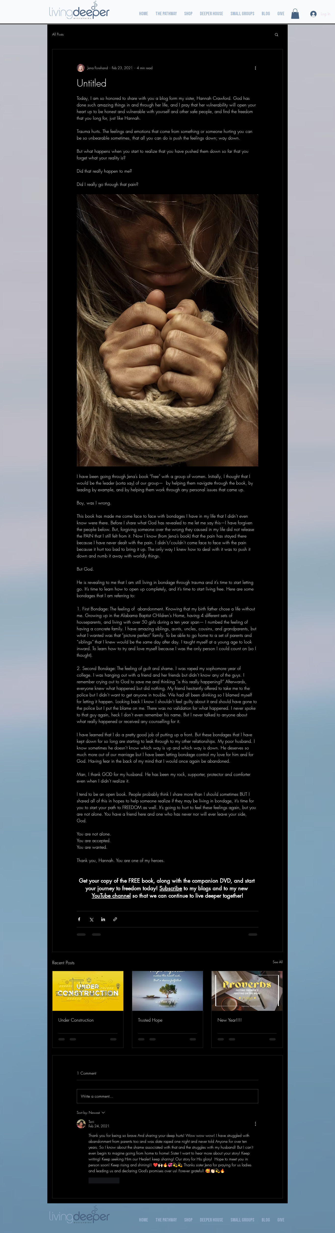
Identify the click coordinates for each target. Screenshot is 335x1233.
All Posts (58, 34)
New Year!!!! (230, 1020)
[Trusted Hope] (167, 991)
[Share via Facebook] (79, 919)
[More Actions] (255, 1124)
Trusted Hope (150, 1020)
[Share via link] (115, 919)
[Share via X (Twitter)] (91, 919)
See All (278, 962)
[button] (295, 14)
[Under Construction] (87, 991)
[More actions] (255, 68)
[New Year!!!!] (247, 991)
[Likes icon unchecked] (92, 1180)
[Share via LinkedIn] (103, 919)
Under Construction (76, 1020)
